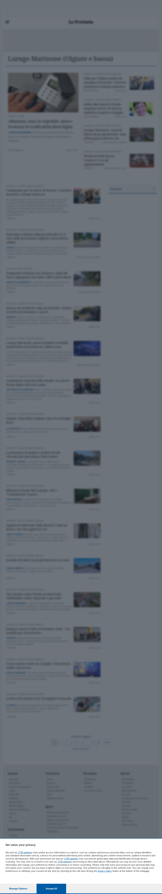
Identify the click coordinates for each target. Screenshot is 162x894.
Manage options (18, 888)
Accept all (51, 888)
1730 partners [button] (25, 852)
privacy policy (105, 871)
